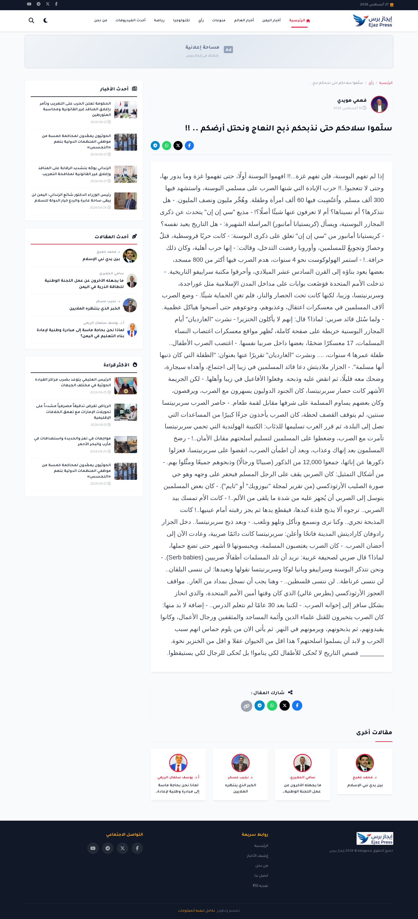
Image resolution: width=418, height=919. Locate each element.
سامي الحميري (111, 274)
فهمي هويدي (352, 101)
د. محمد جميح (108, 252)
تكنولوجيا (181, 21)
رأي (201, 21)
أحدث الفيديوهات (130, 21)
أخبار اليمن (271, 21)
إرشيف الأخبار (257, 856)
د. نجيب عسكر (108, 302)
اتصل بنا (261, 876)
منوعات (218, 21)
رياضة (159, 21)
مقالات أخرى (374, 733)
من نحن (100, 21)
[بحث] (31, 20)
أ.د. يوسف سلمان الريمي (103, 323)
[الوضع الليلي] (45, 20)
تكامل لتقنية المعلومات (196, 911)
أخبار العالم (244, 21)
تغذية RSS (260, 886)
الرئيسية (297, 21)
